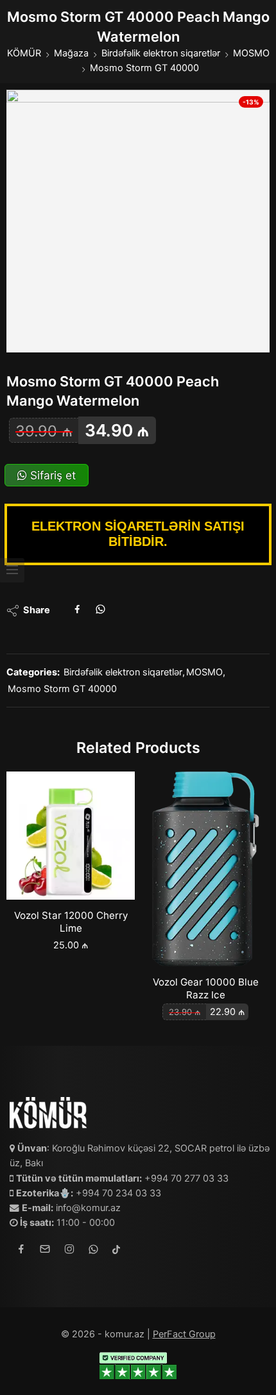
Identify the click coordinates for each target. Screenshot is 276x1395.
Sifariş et (51, 475)
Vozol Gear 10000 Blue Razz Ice (206, 988)
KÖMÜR (24, 53)
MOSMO (251, 53)
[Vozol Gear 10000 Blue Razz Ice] (205, 869)
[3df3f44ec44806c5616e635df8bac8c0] (138, 221)
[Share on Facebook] (77, 610)
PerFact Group (184, 1334)
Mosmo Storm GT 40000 (144, 68)
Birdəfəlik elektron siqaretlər (160, 53)
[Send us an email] (45, 1251)
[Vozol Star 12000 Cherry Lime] (70, 836)
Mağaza (71, 53)
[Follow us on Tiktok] (116, 1251)
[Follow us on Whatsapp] (93, 1251)
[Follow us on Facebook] (21, 1251)
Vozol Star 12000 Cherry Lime (71, 921)
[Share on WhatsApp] (100, 611)
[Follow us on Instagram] (69, 1251)
